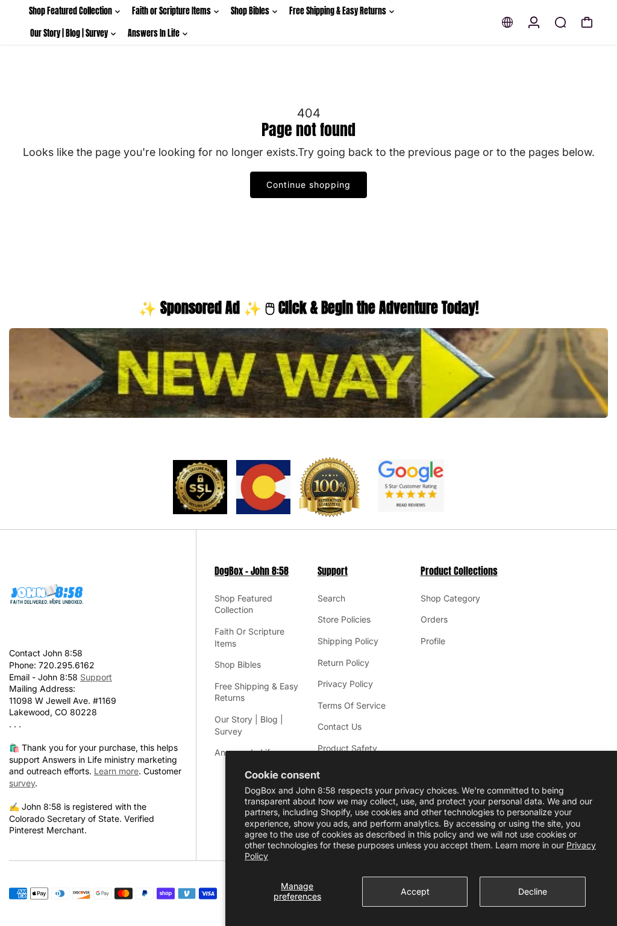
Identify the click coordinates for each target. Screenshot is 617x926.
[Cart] (587, 22)
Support (96, 677)
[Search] (560, 22)
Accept (415, 891)
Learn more (116, 771)
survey (22, 783)
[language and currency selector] (507, 22)
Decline (532, 891)
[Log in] (534, 22)
